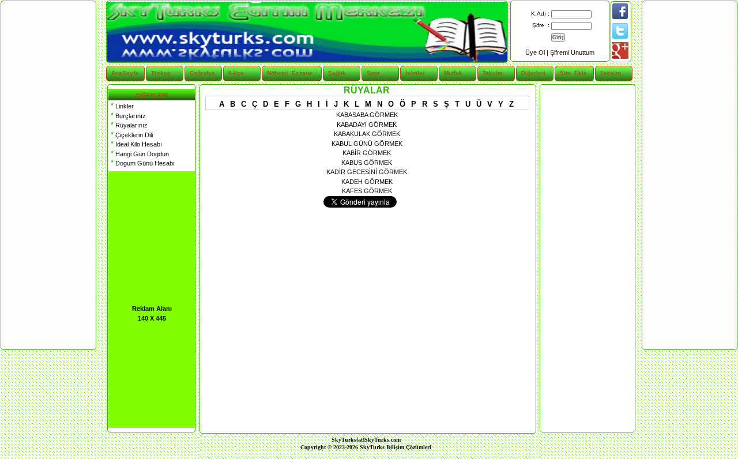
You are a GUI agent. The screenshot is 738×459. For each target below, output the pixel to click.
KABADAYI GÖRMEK (367, 124)
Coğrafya (202, 73)
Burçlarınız (127, 115)
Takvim (493, 73)
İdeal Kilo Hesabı (135, 144)
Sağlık (337, 73)
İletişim (610, 73)
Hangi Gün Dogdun (138, 154)
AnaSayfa (124, 73)
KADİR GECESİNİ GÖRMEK (366, 171)
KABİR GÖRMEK (366, 152)
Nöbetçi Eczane (283, 73)
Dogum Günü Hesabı (141, 163)
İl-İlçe (236, 73)
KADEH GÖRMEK (367, 181)
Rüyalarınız (128, 125)
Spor (373, 73)
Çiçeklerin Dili (130, 134)
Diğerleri (533, 73)
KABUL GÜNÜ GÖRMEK (367, 143)
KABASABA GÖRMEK (367, 114)
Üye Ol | (537, 52)
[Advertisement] (587, 258)
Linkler (121, 106)
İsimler (415, 73)
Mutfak (453, 73)
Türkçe (161, 73)
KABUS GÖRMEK (366, 162)
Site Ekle (573, 73)
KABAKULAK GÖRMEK (367, 133)
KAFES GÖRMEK (367, 190)
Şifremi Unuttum (572, 52)
